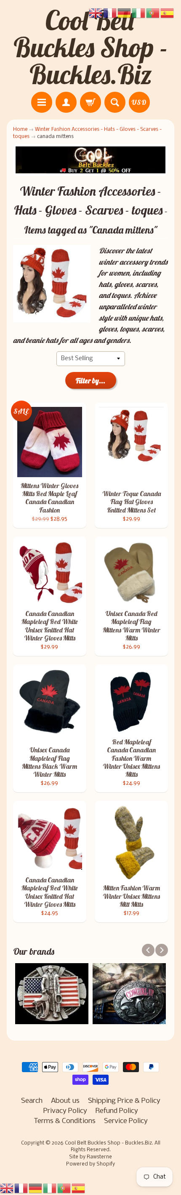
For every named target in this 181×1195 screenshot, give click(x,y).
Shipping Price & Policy (124, 1101)
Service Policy (126, 1121)
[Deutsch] (36, 1188)
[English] (7, 1188)
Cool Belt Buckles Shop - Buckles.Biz (90, 47)
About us (65, 1101)
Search (32, 1101)
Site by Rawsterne (90, 1157)
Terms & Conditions (65, 1121)
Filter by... (90, 380)
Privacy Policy (65, 1111)
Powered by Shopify (90, 1164)
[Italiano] (50, 1188)
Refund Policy (117, 1111)
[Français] (21, 1188)
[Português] (64, 1188)
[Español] (79, 1188)
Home (20, 129)
